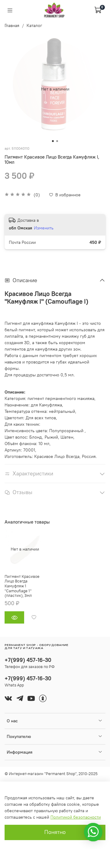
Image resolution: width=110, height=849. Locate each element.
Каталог (34, 25)
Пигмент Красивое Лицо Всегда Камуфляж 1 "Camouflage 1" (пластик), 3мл (22, 586)
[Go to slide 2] (57, 141)
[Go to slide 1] (53, 141)
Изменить (43, 228)
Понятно (55, 832)
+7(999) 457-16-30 (28, 659)
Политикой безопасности (75, 817)
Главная (12, 25)
